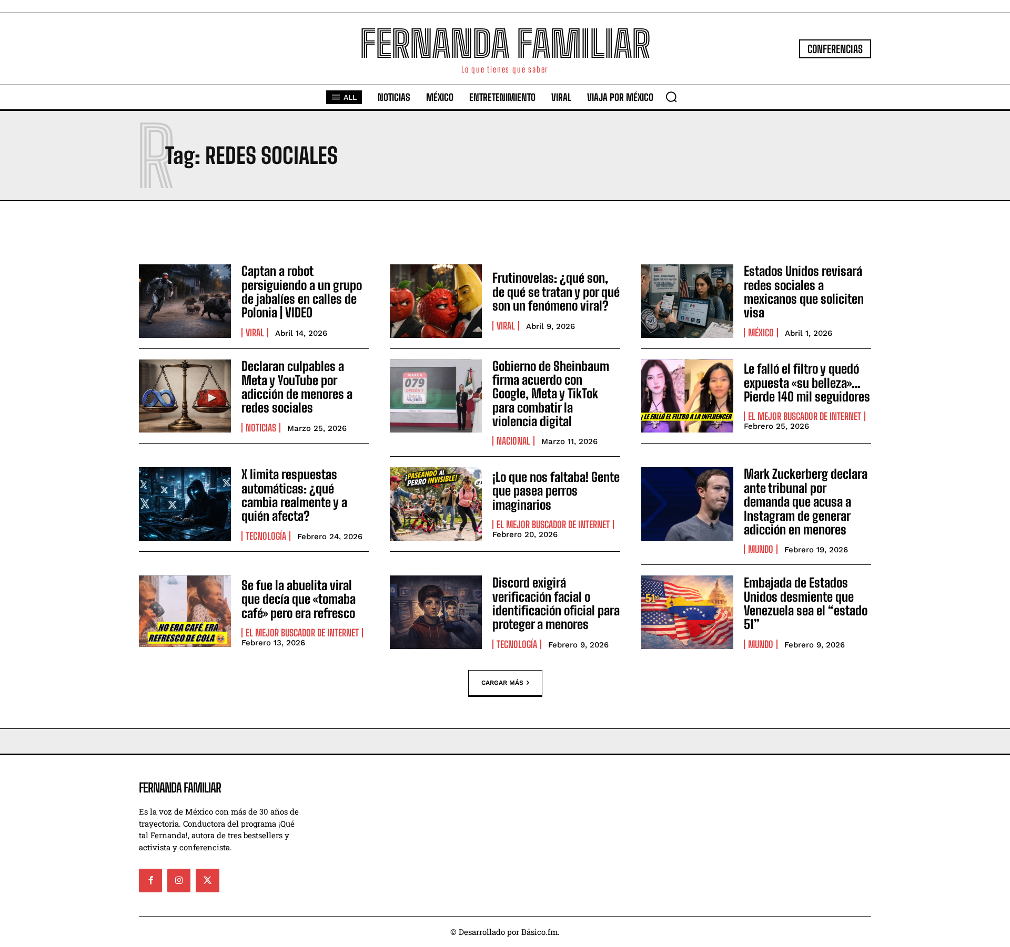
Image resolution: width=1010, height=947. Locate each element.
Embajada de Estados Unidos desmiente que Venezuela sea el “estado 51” (805, 603)
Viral (255, 332)
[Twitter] (207, 880)
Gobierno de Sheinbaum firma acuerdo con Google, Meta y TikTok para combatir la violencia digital (550, 393)
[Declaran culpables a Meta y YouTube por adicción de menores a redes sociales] (185, 396)
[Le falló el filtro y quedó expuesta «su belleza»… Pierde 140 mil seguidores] (687, 396)
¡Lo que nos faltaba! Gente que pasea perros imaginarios (556, 490)
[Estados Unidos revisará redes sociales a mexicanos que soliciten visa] (687, 301)
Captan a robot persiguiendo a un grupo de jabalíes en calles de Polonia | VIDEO (301, 291)
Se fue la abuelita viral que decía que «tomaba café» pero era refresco (298, 599)
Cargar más (502, 682)
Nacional (513, 441)
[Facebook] (150, 880)
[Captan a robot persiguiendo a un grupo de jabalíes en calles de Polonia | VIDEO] (185, 301)
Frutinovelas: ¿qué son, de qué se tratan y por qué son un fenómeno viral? (556, 291)
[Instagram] (178, 880)
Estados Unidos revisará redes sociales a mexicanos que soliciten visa (804, 291)
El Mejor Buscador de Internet (804, 416)
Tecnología (266, 536)
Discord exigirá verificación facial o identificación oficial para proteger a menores (556, 603)
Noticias (261, 428)
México (761, 332)
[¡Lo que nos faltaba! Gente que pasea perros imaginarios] (436, 504)
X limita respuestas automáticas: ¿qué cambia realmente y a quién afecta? (294, 495)
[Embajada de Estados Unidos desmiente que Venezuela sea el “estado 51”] (687, 612)
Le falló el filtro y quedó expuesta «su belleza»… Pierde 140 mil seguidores (807, 382)
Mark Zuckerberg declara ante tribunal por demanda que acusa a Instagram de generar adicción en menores (805, 501)
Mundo (760, 549)
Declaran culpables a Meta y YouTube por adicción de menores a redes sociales (296, 386)
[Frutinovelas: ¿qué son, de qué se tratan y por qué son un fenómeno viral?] (436, 301)
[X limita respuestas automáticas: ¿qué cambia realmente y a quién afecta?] (185, 504)
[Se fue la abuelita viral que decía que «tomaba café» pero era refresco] (185, 612)
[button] (671, 96)
